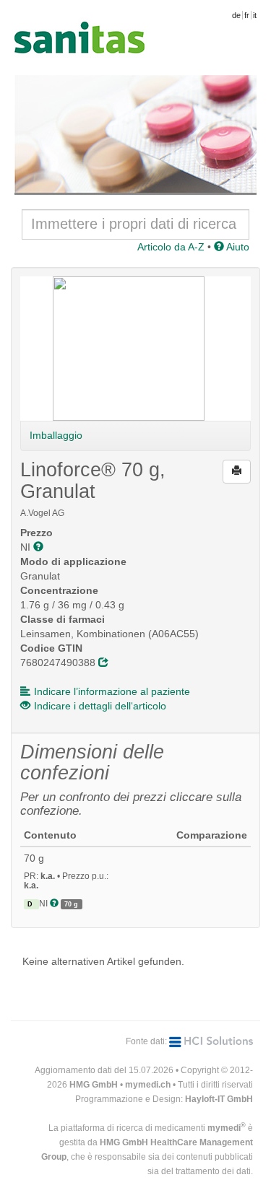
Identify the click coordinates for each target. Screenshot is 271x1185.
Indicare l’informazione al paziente (112, 691)
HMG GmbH (93, 1085)
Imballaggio (56, 435)
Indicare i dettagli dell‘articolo (100, 706)
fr (246, 15)
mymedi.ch (148, 1085)
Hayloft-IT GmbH (219, 1099)
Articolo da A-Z (171, 247)
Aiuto (236, 247)
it (255, 15)
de (236, 15)
